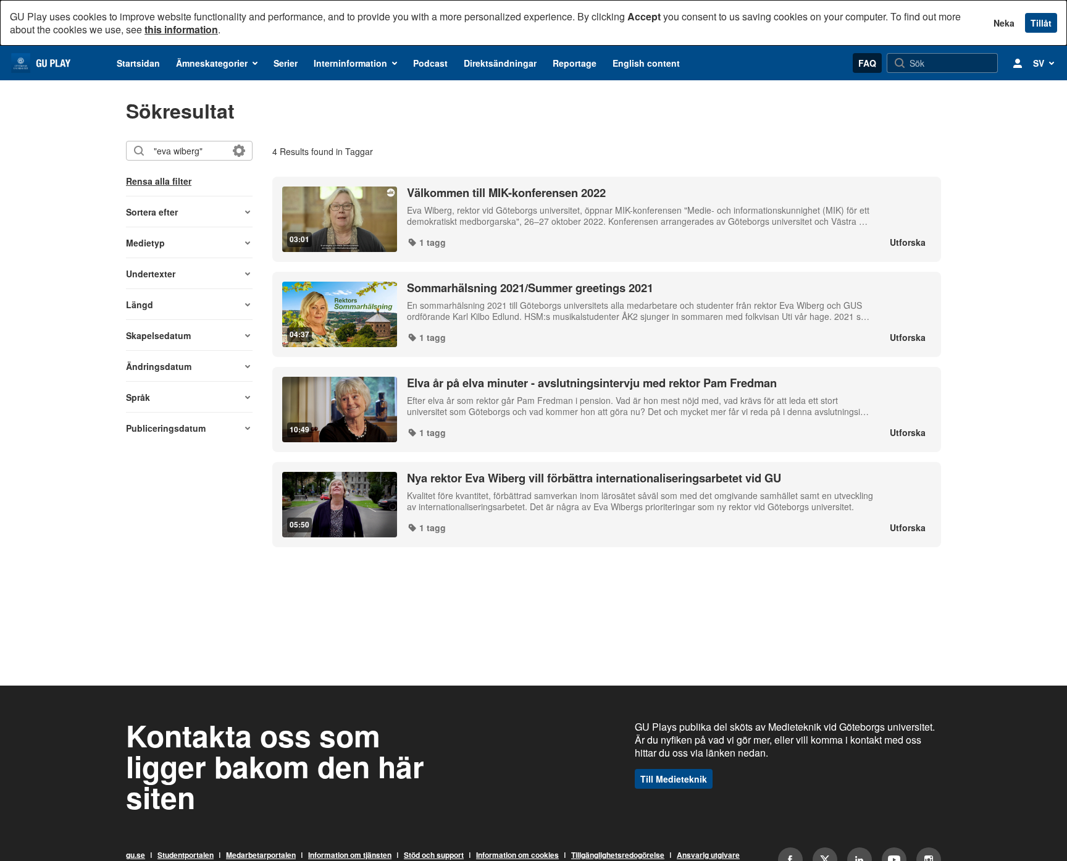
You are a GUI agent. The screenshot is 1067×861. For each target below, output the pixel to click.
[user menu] (1017, 63)
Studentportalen (185, 855)
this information (181, 29)
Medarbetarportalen (261, 855)
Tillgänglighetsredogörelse (617, 855)
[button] (189, 211)
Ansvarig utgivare (708, 855)
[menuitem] (138, 63)
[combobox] (188, 151)
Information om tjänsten (349, 855)
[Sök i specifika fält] (239, 151)
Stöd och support (434, 855)
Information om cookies (517, 855)
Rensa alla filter (158, 181)
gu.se (135, 855)
